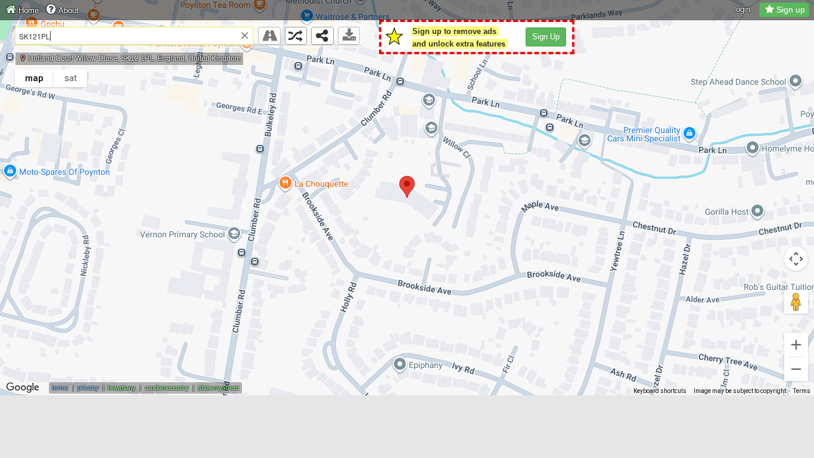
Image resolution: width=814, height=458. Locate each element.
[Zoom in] (796, 345)
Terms (801, 391)
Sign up (790, 9)
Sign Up (546, 36)
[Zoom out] (796, 369)
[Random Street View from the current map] (296, 36)
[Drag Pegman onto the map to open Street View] (796, 302)
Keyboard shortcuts (659, 391)
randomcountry (167, 387)
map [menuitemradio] (34, 78)
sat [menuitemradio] (70, 78)
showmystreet (218, 387)
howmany (122, 387)
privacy (88, 387)
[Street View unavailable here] (269, 36)
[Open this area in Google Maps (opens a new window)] (22, 387)
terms (60, 387)
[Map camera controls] (796, 259)
